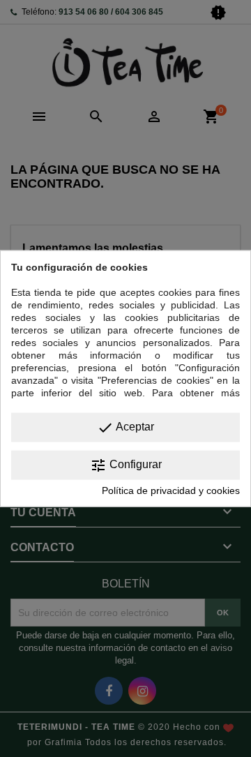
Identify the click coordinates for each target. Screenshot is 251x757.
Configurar (126, 465)
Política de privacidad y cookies (171, 490)
